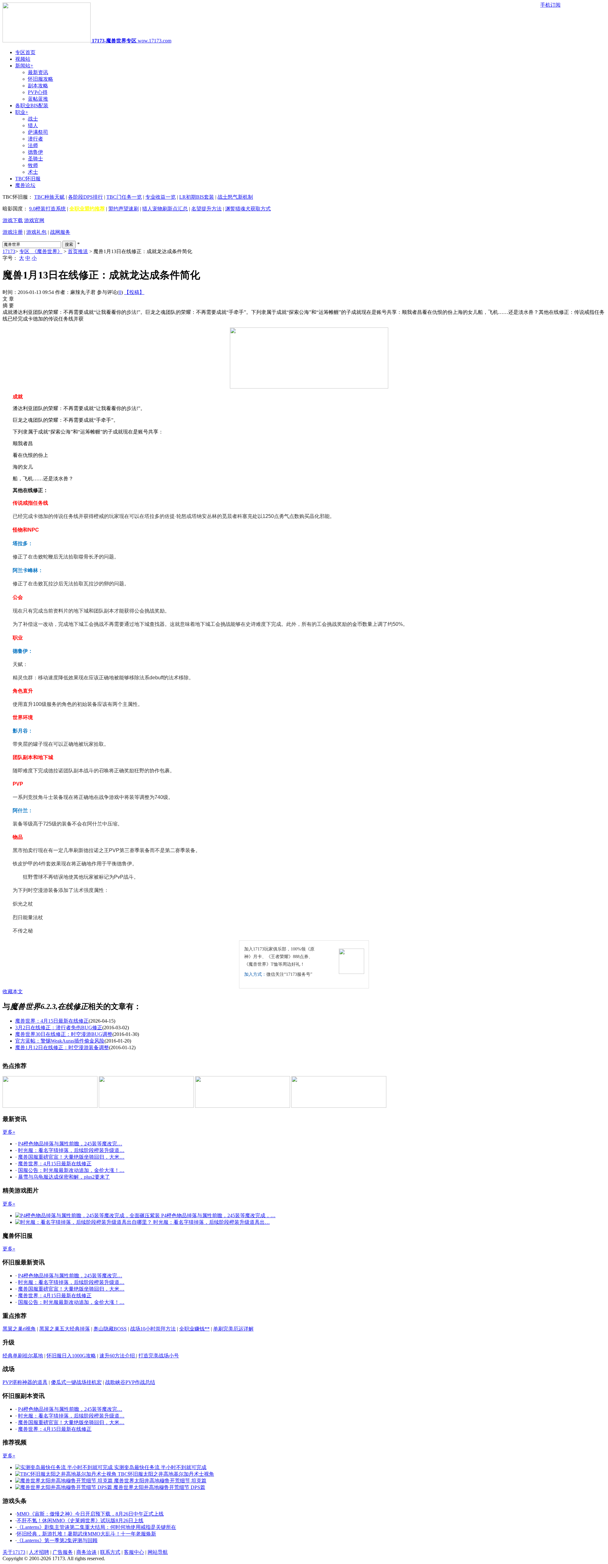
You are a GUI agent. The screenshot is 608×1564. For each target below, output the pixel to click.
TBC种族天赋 (49, 197)
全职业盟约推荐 (87, 208)
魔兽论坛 (25, 185)
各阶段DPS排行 (85, 197)
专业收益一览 (160, 197)
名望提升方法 (206, 208)
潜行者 (35, 138)
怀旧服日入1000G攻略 (71, 1355)
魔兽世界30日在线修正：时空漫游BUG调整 (63, 1034)
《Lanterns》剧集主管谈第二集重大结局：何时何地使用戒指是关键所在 (96, 1527)
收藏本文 (13, 991)
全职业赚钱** (194, 1328)
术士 (33, 172)
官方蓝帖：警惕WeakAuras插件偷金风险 (59, 1041)
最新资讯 (38, 72)
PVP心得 (38, 92)
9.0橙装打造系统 (47, 208)
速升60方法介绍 (117, 1355)
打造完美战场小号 (158, 1355)
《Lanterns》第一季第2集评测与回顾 (57, 1540)
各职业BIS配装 (31, 105)
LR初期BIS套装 (196, 197)
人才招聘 (39, 1552)
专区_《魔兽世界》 (40, 251)
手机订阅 (550, 5)
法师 (33, 145)
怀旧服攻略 (40, 79)
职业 (21, 112)
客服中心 (134, 1552)
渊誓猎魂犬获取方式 (248, 208)
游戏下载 (13, 220)
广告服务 (63, 1552)
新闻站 (24, 65)
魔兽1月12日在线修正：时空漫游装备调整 (62, 1047)
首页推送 (78, 251)
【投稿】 (134, 292)
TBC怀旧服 (28, 178)
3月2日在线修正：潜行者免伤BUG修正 (58, 1027)
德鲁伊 (35, 152)
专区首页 (25, 52)
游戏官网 (34, 220)
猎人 (33, 125)
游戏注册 (13, 232)
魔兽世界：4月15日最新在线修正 (52, 1021)
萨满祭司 (38, 132)
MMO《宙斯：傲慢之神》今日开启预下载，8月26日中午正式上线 (90, 1514)
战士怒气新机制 (235, 197)
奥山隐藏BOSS (110, 1328)
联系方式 (110, 1552)
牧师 (33, 165)
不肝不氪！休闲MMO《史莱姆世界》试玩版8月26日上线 (80, 1520)
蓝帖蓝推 (38, 99)
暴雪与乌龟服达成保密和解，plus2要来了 (64, 1177)
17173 (9, 251)
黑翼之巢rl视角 (19, 1328)
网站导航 (158, 1552)
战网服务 (60, 232)
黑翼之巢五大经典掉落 (64, 1328)
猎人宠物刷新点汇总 (165, 208)
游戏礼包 (36, 232)
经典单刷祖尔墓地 (23, 1355)
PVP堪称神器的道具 (25, 1382)
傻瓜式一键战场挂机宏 (76, 1382)
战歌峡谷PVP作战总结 (130, 1382)
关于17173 (14, 1552)
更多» (9, 1132)
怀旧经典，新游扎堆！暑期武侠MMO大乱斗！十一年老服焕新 (86, 1533)
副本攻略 (38, 85)
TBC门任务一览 (124, 197)
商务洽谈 (86, 1552)
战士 (33, 119)
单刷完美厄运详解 (233, 1328)
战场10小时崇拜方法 (153, 1328)
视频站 (22, 59)
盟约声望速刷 (123, 208)
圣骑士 (35, 158)
